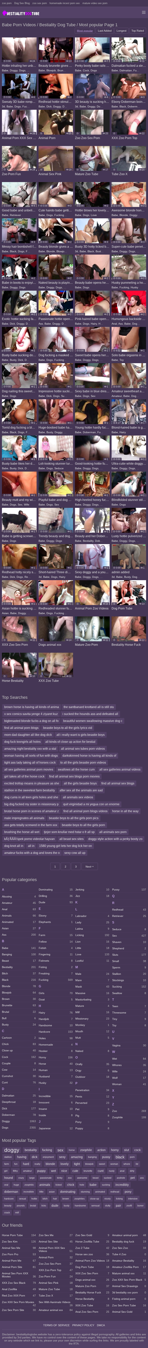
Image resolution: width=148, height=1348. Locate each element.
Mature (92, 1005)
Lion (92, 941)
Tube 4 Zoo (129, 1254)
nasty (111, 1171)
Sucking (32, 70)
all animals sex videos (78, 797)
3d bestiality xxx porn (129, 1292)
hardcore (9, 1198)
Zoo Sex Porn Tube (129, 1305)
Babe (5, 70)
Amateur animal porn (129, 1235)
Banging (19, 954)
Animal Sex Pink (56, 1282)
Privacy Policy (83, 1325)
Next (88, 866)
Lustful (92, 960)
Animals (19, 915)
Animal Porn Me (19, 1260)
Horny (56, 1057)
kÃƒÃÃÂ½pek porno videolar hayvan (29, 839)
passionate (46, 1178)
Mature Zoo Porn (92, 1286)
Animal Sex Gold (129, 1311)
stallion (8, 1157)
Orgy (92, 1070)
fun (16, 1164)
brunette (88, 1171)
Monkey (92, 1024)
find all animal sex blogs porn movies (74, 776)
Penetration (92, 1090)
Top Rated (137, 30)
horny (115, 1150)
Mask (69, 359)
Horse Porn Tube (19, 1235)
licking (119, 1198)
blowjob (89, 1164)
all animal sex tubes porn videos (83, 748)
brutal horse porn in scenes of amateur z (31, 811)
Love (94, 215)
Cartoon (19, 1037)
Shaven (129, 942)
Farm (56, 935)
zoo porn (7, 3)
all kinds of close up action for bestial (70, 741)
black (120, 1157)
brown (65, 1198)
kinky (59, 1178)
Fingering (56, 954)
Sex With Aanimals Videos (56, 1303)
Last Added (105, 30)
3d (3, 106)
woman (114, 1164)
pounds (21, 1205)
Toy (121, 359)
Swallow (129, 993)
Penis (92, 1096)
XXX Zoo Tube (92, 1305)
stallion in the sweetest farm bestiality (29, 790)
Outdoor (92, 1076)
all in (31, 845)
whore (127, 1164)
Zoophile (129, 1117)
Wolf (129, 1077)
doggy (11, 1150)
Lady (92, 922)
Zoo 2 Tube (92, 1247)
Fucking (138, 70)
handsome (80, 1205)
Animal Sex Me (19, 1247)
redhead (114, 1191)
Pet (92, 1109)
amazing (77, 1157)
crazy (21, 1178)
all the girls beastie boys (80, 783)
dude (54, 1205)
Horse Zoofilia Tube (92, 1241)
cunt (100, 1170)
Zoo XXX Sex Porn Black (129, 1279)
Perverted (92, 1102)
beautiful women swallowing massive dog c (92, 721)
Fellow (56, 941)
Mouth (92, 1031)
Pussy (103, 359)
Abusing (19, 896)
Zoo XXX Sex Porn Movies (19, 1303)
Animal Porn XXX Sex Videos (56, 1249)
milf (17, 1212)
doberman (11, 1191)
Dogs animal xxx (92, 1279)
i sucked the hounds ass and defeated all (90, 714)
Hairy (69, 215)
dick (34, 1157)
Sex (93, 396)
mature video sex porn (94, 3)
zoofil (129, 1205)
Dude (56, 902)
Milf (92, 1012)
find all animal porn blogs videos (85, 811)
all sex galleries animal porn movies (28, 769)
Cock (86, 70)
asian (52, 1191)
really (37, 1164)
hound (8, 1177)
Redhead (30, 576)
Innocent (56, 1102)
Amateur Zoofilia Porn (129, 1267)
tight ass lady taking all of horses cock (30, 762)
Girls (56, 993)
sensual (95, 1205)
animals (44, 1184)
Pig (92, 1115)
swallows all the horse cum (76, 769)
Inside (56, 1115)
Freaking (56, 973)
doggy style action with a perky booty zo (115, 839)
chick (70, 1184)
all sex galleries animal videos (119, 769)
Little (92, 948)
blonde (50, 1164)
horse (72, 1150)
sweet (102, 1164)
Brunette (62, 70)
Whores (129, 1065)
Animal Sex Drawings (129, 1286)
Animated (19, 921)
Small (129, 961)
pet (132, 1177)
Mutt (92, 1037)
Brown (19, 998)
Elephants (56, 921)
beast (95, 1178)
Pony (92, 1121)
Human (56, 1070)
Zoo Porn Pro (19, 1254)
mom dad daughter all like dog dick (28, 734)
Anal (114, 323)
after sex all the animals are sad (81, 790)
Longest (121, 30)
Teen (129, 1006)
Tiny (129, 1018)
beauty (7, 1205)
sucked (107, 1178)
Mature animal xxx (129, 1273)
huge (16, 1184)
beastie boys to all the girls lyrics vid (67, 727)
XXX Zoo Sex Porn (92, 1273)
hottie (34, 1198)
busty (66, 1205)
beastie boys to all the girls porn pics (73, 818)
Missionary (92, 1018)
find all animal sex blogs (117, 783)
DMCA (101, 1325)
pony (128, 1191)
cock (137, 1150)
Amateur (117, 396)
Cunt (19, 1082)
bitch (45, 1198)
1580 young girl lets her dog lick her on (65, 845)
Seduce (59, 468)
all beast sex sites (71, 839)
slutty (107, 1205)
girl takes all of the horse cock (24, 776)
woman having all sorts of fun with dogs (31, 755)
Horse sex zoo (92, 1254)
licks (43, 1205)
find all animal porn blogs (21, 727)
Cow (19, 1069)
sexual (22, 1198)
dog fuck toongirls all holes (22, 741)
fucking (47, 1150)
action (101, 1150)
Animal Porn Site (19, 1267)
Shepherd (129, 948)
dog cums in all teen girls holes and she (31, 797)
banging (92, 1157)
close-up (94, 1198)
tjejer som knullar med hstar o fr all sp (69, 832)
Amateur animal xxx (56, 1310)
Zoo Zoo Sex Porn (56, 1263)
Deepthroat (19, 1101)
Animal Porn (56, 1257)
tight (77, 1164)
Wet (129, 1058)
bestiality (31, 1150)
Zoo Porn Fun (56, 1276)
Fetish (56, 948)
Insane (56, 1108)
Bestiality (88, 540)
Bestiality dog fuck (129, 1241)
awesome (82, 1178)
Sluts (129, 954)
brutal (33, 1205)
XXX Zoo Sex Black (19, 1282)
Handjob (56, 1018)
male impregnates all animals (24, 818)
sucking (106, 1184)
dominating (67, 1191)
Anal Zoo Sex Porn (92, 1311)
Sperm (129, 967)
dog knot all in (13, 845)
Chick (19, 1044)
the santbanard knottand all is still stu (89, 707)
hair (55, 1198)
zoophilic (29, 1184)
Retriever (15, 215)
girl (6, 1171)
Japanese (56, 1128)
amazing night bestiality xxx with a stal (30, 748)
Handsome (56, 1025)
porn (132, 1157)
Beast (19, 960)
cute (75, 1170)
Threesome (129, 1012)
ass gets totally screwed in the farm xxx (30, 825)
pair (118, 1205)
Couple (19, 1063)
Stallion (129, 973)
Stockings (129, 980)
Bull (19, 1018)
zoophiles (79, 1198)
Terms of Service (56, 1325)
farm (6, 1164)
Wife (26, 504)
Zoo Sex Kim (19, 1241)
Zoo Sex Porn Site (19, 1310)
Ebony (56, 915)
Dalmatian (125, 70)
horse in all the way (125, 811)
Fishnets (56, 960)
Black (122, 106)
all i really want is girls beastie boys (80, 734)
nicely (107, 1198)
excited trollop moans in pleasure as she (31, 783)
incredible (29, 1191)
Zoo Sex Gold (92, 1235)
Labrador (92, 916)
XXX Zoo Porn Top (56, 1270)
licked (59, 1184)
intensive (133, 1198)
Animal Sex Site (56, 1241)
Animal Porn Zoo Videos (92, 1260)
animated (100, 1191)
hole (82, 1184)
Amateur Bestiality (129, 1260)
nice (64, 1170)
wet (53, 1170)
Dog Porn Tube (92, 1267)
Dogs (22, 70)
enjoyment (48, 1157)
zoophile (86, 1150)
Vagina (129, 1045)
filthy (15, 1171)
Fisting (56, 967)
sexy (62, 1157)
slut (126, 1150)
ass (142, 1178)
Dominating (56, 889)
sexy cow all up (74, 852)
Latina (92, 928)
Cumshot (19, 1076)
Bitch (19, 973)
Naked (67, 287)
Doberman (134, 106)
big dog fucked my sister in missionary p (31, 804)
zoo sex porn (39, 3)
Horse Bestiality (92, 1298)
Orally (92, 1064)
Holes (101, 323)
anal (122, 1171)
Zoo (129, 1111)
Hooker (56, 1051)
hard (26, 1164)
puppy (41, 1170)
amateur (27, 1171)
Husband (56, 1076)
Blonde (123, 215)
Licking (92, 935)
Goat (56, 999)
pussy (106, 1157)
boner (140, 1205)
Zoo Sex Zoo (129, 1247)
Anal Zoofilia (19, 1289)
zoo (70, 1178)
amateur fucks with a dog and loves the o (32, 852)
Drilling (56, 895)
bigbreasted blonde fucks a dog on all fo (31, 721)
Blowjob (51, 70)
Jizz (92, 895)
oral (6, 1184)
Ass (41, 323)
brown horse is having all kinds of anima (31, 707)
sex (60, 1150)
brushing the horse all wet (21, 832)
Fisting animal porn (129, 1298)
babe (93, 1184)
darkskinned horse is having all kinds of (89, 755)
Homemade (56, 1044)
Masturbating (92, 999)
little (41, 1191)
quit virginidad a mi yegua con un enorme (91, 804)
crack (7, 1212)
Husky (134, 287)
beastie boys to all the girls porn (83, 825)
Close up (19, 1050)
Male (140, 468)
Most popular (85, 30)
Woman (129, 1084)
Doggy (14, 70)
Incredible (56, 1096)
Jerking (92, 889)
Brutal (19, 1011)
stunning (85, 1191)
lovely (65, 1164)
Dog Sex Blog (22, 3)
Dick (49, 106)
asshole (121, 1178)
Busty (99, 251)
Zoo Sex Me (56, 1235)
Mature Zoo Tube (56, 1289)
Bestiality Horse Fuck (92, 1292)
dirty (132, 1171)
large (32, 1178)
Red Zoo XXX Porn (19, 1295)
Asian (5, 613)
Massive (92, 993)
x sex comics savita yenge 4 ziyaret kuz (31, 714)
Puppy (92, 1128)
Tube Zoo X (56, 1295)
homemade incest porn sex (65, 3)
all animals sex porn (113, 832)
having (21, 1157)
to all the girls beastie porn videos (83, 762)
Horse (56, 1063)
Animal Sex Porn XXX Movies (19, 1275)
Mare (92, 980)
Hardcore (56, 1031)
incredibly (122, 1184)
